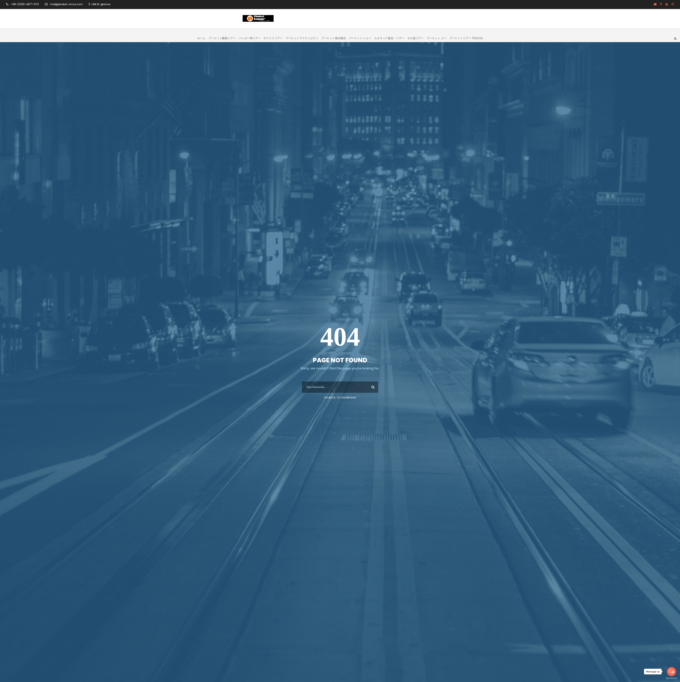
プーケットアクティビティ (301, 38)
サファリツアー (273, 38)
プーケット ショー (360, 38)
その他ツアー (415, 38)
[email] (655, 4)
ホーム (201, 38)
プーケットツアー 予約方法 (466, 38)
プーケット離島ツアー (222, 38)
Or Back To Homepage (340, 397)
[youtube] (666, 4)
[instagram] (673, 4)
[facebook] (661, 4)
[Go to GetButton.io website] (671, 678)
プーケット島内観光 (333, 38)
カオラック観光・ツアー (389, 38)
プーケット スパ (436, 38)
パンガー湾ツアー (250, 38)
